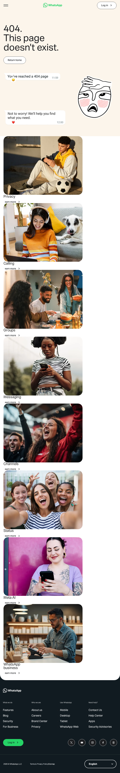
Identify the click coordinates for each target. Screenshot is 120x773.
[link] (52, 6)
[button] (6, 5)
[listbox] (100, 764)
